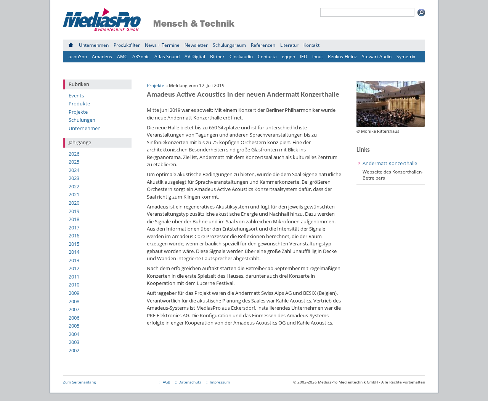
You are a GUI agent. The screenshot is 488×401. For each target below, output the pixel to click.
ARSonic (140, 56)
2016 (74, 235)
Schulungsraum (229, 45)
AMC (122, 56)
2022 (74, 186)
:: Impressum (218, 382)
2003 (74, 342)
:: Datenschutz (188, 382)
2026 (74, 153)
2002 (74, 350)
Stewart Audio (377, 56)
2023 (74, 178)
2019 (74, 211)
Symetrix (405, 56)
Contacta (267, 56)
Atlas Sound (167, 56)
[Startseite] (71, 45)
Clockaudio (241, 56)
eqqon (288, 56)
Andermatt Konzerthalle (390, 163)
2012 (74, 268)
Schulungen (82, 119)
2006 (74, 317)
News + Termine (162, 45)
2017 (74, 227)
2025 (74, 161)
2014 (74, 251)
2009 (74, 293)
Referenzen (263, 45)
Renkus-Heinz (342, 56)
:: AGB (164, 382)
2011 (74, 276)
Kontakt (311, 45)
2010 (74, 284)
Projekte (78, 111)
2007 (74, 309)
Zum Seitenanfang (79, 382)
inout (317, 56)
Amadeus (102, 56)
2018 (74, 219)
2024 (74, 170)
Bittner (217, 56)
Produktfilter (127, 45)
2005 (74, 325)
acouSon (78, 56)
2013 (74, 260)
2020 (74, 202)
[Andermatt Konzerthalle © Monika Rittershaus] (390, 125)
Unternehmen (94, 45)
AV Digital (195, 56)
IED (303, 56)
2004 (74, 334)
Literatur (289, 45)
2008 (74, 301)
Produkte (79, 103)
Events (76, 95)
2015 (74, 243)
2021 (74, 194)
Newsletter (196, 45)
